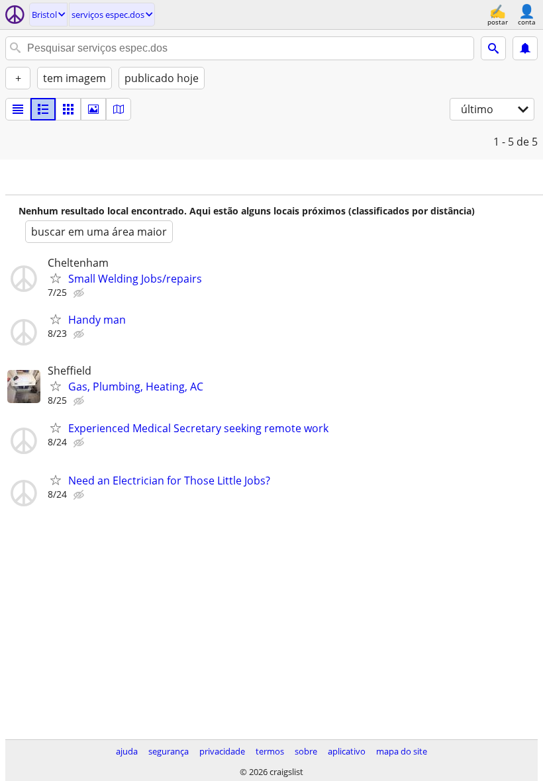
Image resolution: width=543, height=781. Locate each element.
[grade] (68, 109)
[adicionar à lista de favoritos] (56, 278)
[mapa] (118, 109)
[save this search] (525, 48)
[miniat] (43, 109)
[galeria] (93, 109)
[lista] (17, 109)
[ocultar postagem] (80, 293)
